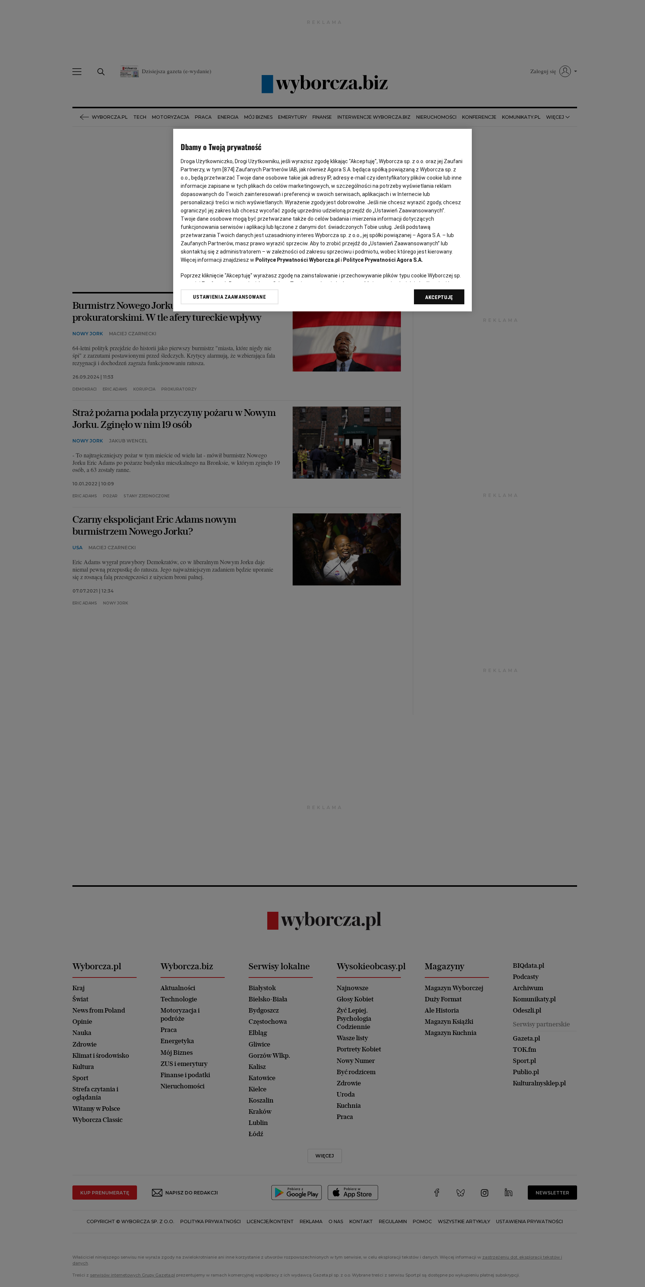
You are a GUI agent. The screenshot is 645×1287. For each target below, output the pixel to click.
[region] (322, 220)
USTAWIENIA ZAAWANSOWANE (229, 297)
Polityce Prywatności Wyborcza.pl (297, 260)
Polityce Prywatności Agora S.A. (383, 260)
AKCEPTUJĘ (439, 297)
